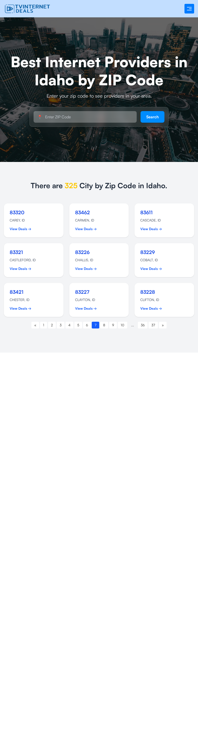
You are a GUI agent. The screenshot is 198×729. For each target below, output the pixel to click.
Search (152, 116)
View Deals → (20, 229)
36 (143, 325)
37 (153, 325)
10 (122, 325)
